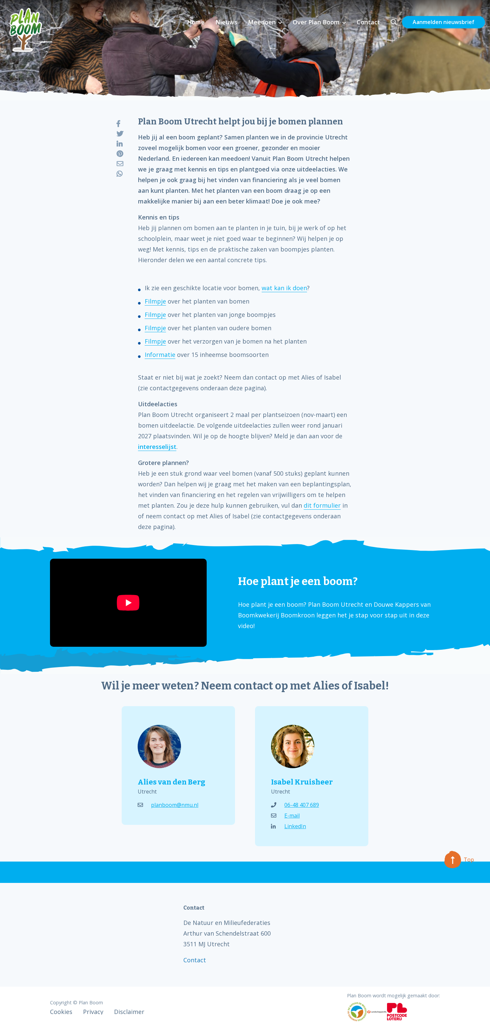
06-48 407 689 (301, 805)
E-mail (292, 815)
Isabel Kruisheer (302, 782)
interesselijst (157, 447)
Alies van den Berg (171, 782)
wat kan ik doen (284, 288)
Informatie (160, 355)
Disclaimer (129, 1012)
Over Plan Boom (316, 22)
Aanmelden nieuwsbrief (443, 22)
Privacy (93, 1012)
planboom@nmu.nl (174, 805)
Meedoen (262, 22)
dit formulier (322, 505)
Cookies (61, 1012)
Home (196, 22)
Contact (368, 22)
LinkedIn (295, 826)
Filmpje (155, 301)
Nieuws (226, 22)
